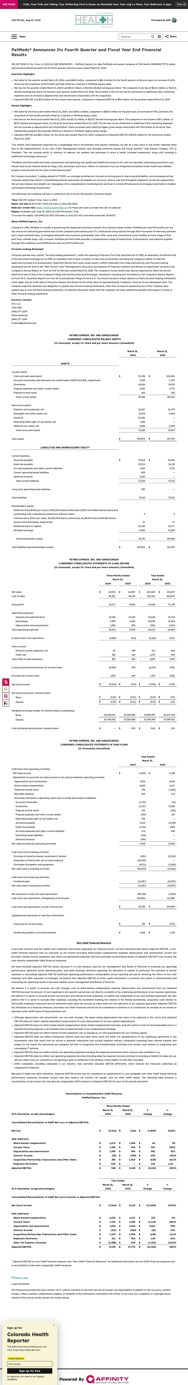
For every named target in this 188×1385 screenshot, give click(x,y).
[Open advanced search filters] (159, 36)
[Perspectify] (6, 689)
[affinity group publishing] (6, 696)
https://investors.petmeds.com (52, 207)
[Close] (53, 1325)
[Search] (152, 36)
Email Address (16, 1358)
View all (181, 4)
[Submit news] (6, 682)
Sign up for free (29, 1371)
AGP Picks (9, 4)
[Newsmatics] (6, 702)
